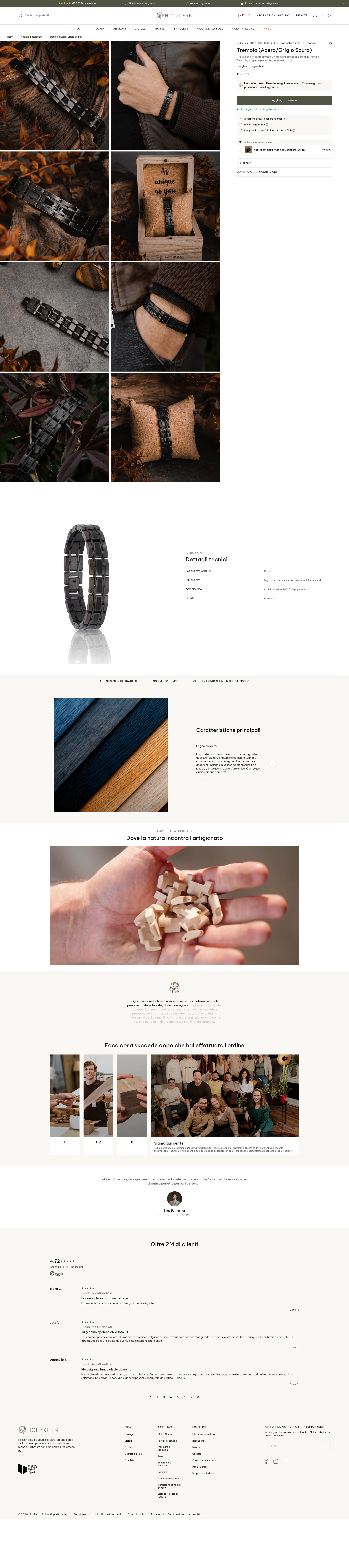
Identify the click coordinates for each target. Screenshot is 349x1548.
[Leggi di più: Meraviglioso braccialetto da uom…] (174, 1403)
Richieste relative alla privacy (169, 1518)
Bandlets (129, 1492)
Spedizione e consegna (164, 1495)
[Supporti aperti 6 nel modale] (118, 270)
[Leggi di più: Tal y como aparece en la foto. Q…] (174, 1366)
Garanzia (162, 1503)
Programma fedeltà (203, 1505)
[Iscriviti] (326, 1478)
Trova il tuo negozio (168, 1510)
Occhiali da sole (133, 1485)
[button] (326, 15)
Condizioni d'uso (137, 1546)
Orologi (129, 1466)
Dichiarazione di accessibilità (185, 1546)
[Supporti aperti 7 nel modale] (7, 380)
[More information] (287, 118)
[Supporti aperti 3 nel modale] (7, 159)
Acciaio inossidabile (32, 36)
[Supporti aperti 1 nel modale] (7, 48)
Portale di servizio (167, 1472)
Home (10, 36)
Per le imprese (200, 1498)
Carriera (197, 1485)
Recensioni (198, 1472)
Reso (160, 1488)
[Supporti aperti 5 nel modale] (7, 270)
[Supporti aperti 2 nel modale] (118, 48)
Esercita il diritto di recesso (168, 1527)
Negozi (301, 15)
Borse (128, 1479)
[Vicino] (344, 3)
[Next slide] (272, 763)
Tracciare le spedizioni (164, 1480)
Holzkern (34, 1546)
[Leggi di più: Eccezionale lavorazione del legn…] (174, 1330)
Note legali (157, 1546)
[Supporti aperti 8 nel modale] (118, 380)
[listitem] (284, 150)
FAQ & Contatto (166, 1466)
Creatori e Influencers (204, 1492)
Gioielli (128, 1472)
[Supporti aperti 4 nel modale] (118, 159)
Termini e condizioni (86, 1546)
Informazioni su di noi (203, 1466)
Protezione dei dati (112, 1546)
